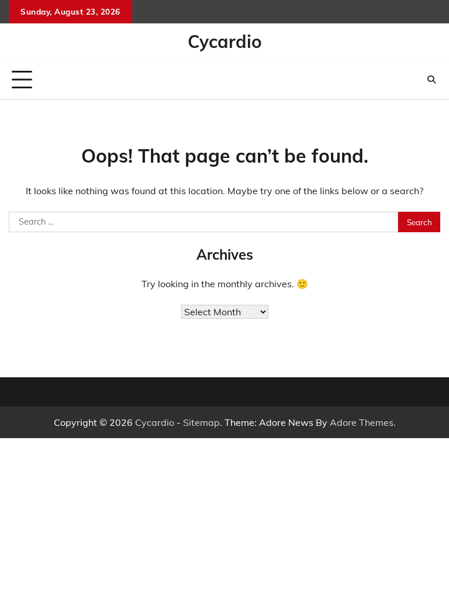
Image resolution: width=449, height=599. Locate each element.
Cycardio (225, 41)
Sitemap (201, 422)
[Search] (431, 79)
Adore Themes (361, 422)
